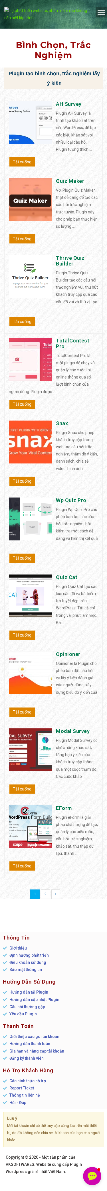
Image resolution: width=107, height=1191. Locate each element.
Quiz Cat (66, 577)
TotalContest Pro (72, 343)
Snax (62, 423)
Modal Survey (73, 731)
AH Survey (69, 104)
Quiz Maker (70, 181)
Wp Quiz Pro (71, 500)
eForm (64, 808)
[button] (92, 1176)
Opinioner (68, 654)
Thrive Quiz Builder (70, 261)
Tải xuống (22, 162)
